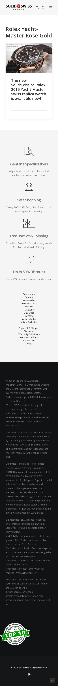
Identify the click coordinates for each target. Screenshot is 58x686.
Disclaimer (29, 331)
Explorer (29, 306)
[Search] (36, 7)
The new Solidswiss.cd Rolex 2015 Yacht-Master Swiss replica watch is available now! (28, 89)
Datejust (29, 297)
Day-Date (29, 312)
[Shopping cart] (41, 7)
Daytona (29, 315)
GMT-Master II (29, 303)
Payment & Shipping (29, 327)
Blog (29, 343)
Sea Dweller (29, 300)
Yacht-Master (29, 318)
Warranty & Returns (29, 334)
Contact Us (29, 340)
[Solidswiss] (19, 7)
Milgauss (29, 309)
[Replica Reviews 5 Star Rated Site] (15, 634)
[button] (51, 7)
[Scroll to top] (52, 679)
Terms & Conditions (29, 337)
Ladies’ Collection (29, 322)
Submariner (29, 294)
